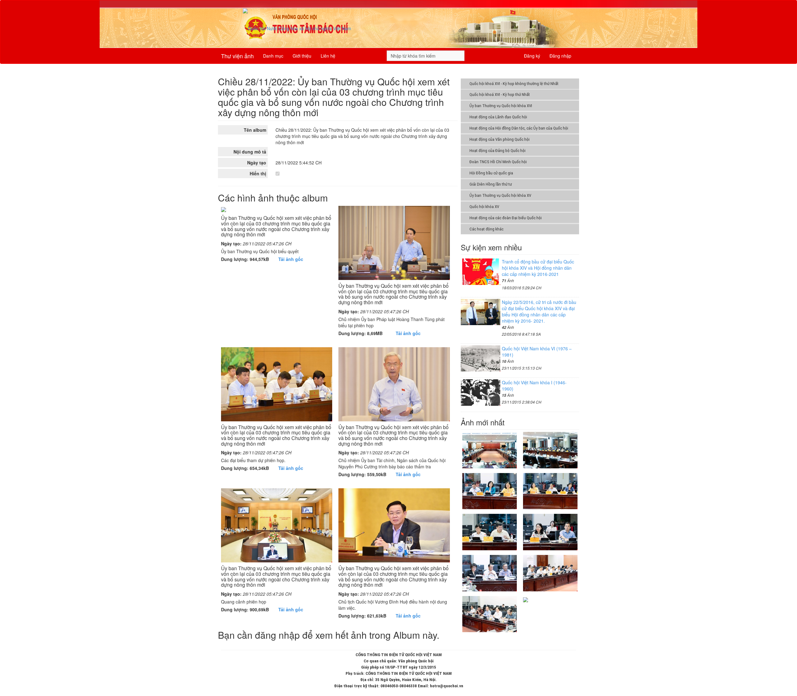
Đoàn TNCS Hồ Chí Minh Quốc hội (498, 161)
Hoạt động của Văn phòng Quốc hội (499, 139)
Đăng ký (532, 56)
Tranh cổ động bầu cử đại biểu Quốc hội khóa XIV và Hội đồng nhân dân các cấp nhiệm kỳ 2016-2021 (538, 267)
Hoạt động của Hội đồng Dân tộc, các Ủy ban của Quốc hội (518, 128)
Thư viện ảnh (237, 56)
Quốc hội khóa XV (484, 206)
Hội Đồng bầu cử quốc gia (491, 173)
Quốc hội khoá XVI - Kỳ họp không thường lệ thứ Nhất (514, 83)
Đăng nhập (560, 56)
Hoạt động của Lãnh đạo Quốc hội (498, 117)
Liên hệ (328, 56)
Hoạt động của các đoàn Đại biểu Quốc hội (505, 217)
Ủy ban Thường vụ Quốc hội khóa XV (500, 195)
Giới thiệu (302, 56)
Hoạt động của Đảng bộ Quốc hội (497, 150)
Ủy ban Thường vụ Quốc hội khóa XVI (500, 105)
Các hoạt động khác (486, 229)
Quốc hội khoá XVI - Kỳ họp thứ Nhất (499, 94)
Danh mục (273, 56)
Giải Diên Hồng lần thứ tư (490, 184)
